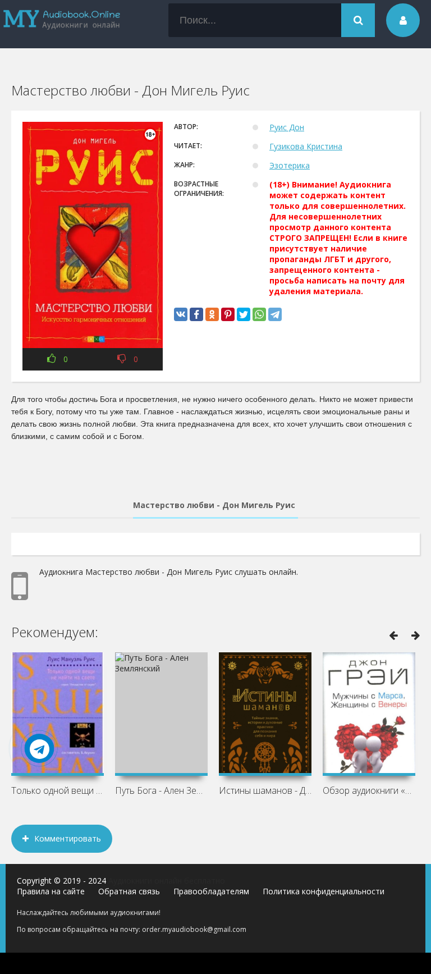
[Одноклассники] (212, 314)
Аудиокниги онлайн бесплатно (166, 880)
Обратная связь (129, 891)
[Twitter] (243, 314)
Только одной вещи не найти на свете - (57, 790)
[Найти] (358, 20)
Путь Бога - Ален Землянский (161, 790)
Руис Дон (286, 127)
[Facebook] (196, 314)
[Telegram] (275, 314)
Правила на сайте (51, 891)
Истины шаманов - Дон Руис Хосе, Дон (265, 790)
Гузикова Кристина (305, 146)
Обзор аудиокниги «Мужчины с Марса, (369, 790)
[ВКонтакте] (180, 314)
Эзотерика (289, 165)
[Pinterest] (228, 314)
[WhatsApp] (259, 314)
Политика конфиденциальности (323, 891)
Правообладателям (211, 891)
